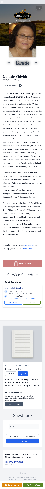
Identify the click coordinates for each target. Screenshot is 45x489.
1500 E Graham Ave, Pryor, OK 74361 (22, 298)
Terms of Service (28, 479)
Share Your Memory (14, 404)
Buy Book (22, 373)
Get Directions (13, 302)
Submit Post (22, 441)
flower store (27, 248)
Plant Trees (31, 302)
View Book (10, 373)
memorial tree (29, 245)
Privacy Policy (16, 479)
